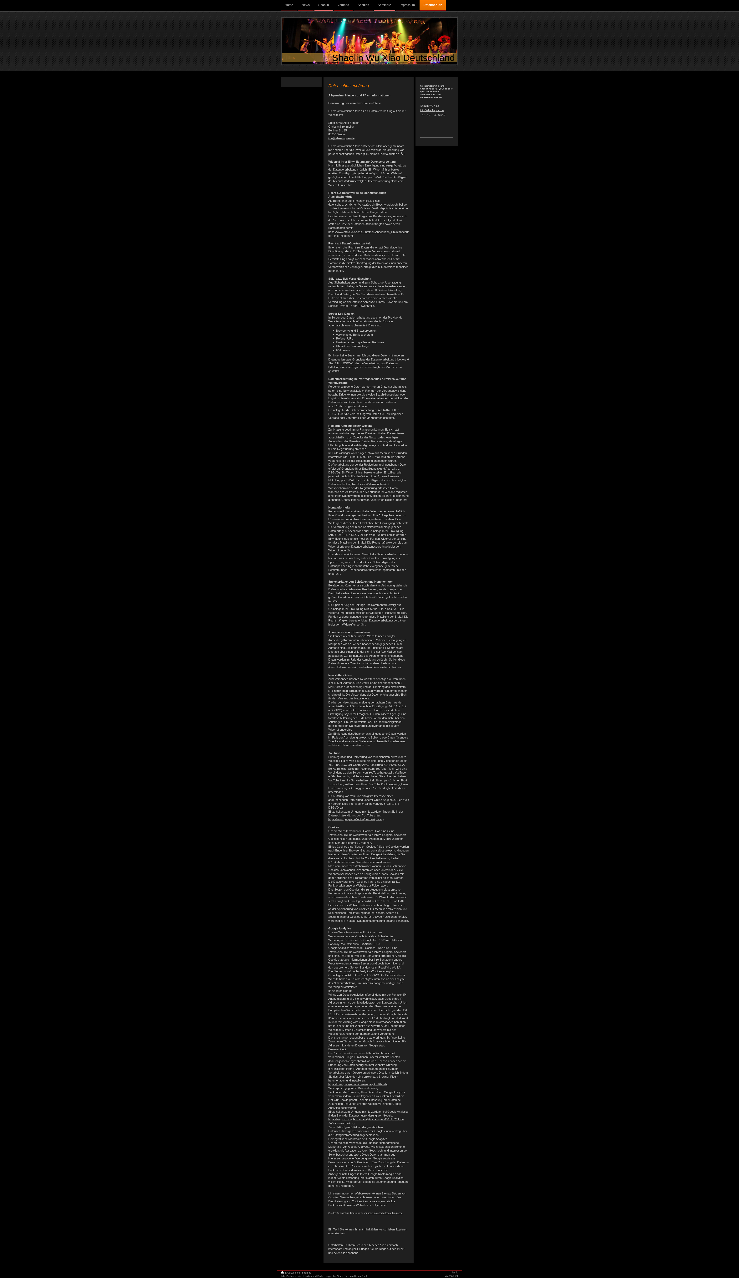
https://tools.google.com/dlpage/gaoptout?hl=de (357, 1084)
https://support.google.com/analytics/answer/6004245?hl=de (366, 1119)
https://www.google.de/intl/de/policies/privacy (356, 819)
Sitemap (306, 1272)
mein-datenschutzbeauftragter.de (385, 1213)
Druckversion (292, 1272)
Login (455, 1272)
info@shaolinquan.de (341, 138)
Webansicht (451, 1276)
